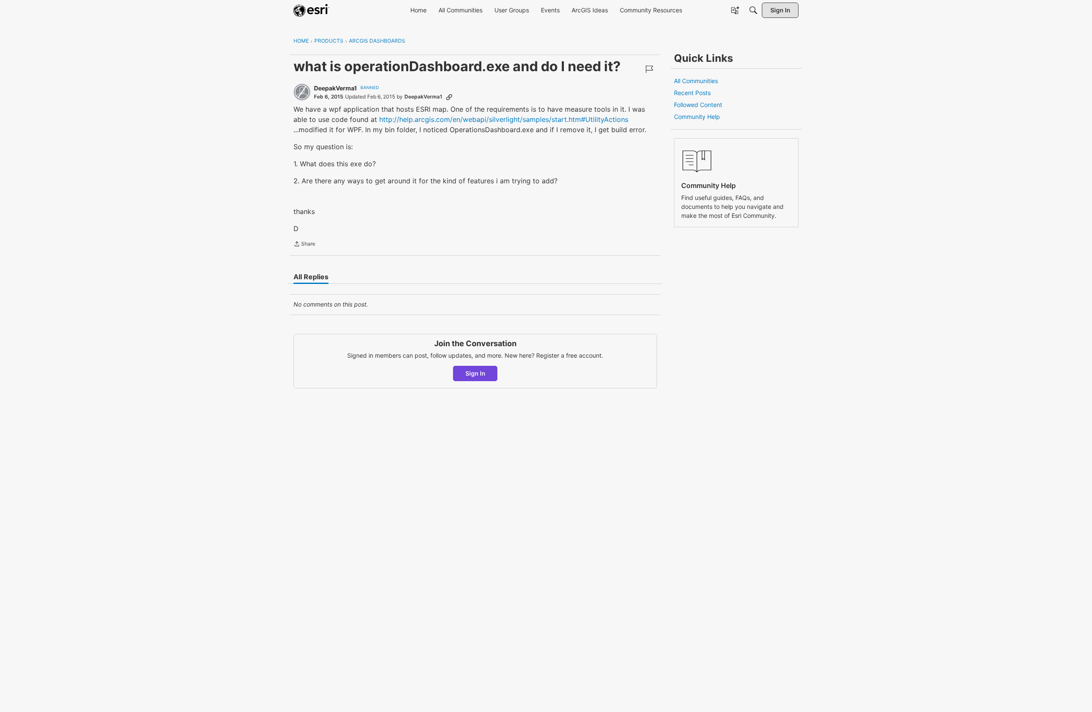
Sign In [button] (475, 373)
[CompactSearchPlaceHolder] (753, 10)
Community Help (697, 116)
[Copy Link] (449, 97)
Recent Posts (692, 92)
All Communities (696, 80)
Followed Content (698, 104)
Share (304, 244)
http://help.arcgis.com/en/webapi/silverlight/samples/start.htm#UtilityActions (503, 119)
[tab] (311, 276)
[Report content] (649, 69)
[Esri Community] (311, 10)
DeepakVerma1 (335, 88)
